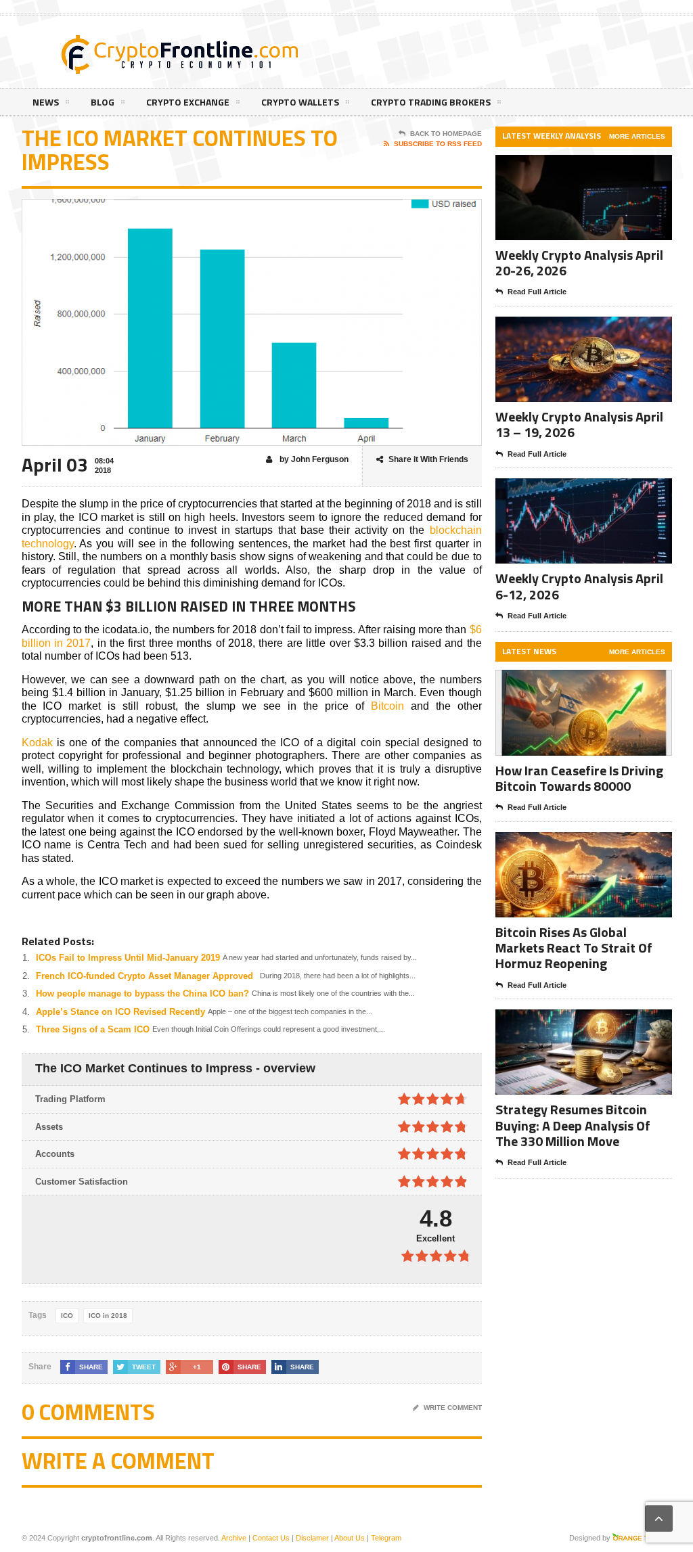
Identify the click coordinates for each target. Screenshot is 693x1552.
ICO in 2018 (108, 1315)
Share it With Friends (428, 459)
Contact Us (271, 1538)
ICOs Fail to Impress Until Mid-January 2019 (128, 958)
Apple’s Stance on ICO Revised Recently (120, 1012)
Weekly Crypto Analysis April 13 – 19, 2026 (579, 424)
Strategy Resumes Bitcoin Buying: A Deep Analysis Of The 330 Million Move (572, 1125)
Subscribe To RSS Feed (438, 143)
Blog (102, 102)
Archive (233, 1538)
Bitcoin (387, 706)
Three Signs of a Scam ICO (93, 1029)
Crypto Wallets (300, 102)
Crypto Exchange (187, 102)
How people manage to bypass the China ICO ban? (142, 993)
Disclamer (312, 1538)
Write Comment (453, 1407)
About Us (349, 1538)
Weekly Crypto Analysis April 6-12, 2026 (579, 586)
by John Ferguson (313, 459)
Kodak (37, 742)
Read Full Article (537, 292)
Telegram (386, 1538)
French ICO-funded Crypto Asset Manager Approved (144, 976)
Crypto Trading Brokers (431, 102)
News (45, 102)
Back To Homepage (446, 133)
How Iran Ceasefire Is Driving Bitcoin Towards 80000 (579, 778)
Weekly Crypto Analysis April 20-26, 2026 (579, 262)
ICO (67, 1315)
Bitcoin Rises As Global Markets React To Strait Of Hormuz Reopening (573, 947)
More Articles (637, 136)
